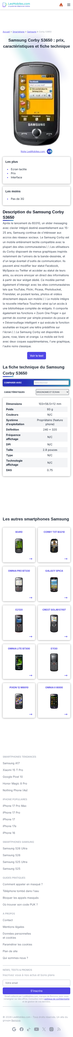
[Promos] (61, 5)
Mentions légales (13, 926)
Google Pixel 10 (13, 776)
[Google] (14, 1029)
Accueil (6, 31)
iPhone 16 (9, 833)
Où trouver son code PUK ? (20, 904)
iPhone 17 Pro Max (14, 805)
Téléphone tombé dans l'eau (21, 891)
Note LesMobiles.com (36, 151)
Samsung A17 (11, 763)
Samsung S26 (11, 855)
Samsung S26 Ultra (15, 848)
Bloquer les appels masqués (21, 897)
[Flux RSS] (59, 1029)
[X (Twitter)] (44, 1029)
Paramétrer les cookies (17, 944)
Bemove (15, 1020)
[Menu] (68, 5)
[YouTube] (36, 1029)
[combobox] (50, 382)
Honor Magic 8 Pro (15, 783)
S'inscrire (36, 991)
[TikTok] (29, 1029)
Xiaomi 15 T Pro (13, 770)
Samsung (31, 31)
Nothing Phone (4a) (15, 790)
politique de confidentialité (56, 999)
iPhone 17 (9, 819)
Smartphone (18, 31)
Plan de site (10, 951)
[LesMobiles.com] (16, 4)
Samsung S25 (11, 868)
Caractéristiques (14, 392)
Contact (8, 920)
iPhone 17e (9, 826)
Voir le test (36, 355)
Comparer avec (13, 382)
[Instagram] (51, 1029)
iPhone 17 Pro (11, 812)
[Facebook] (22, 1029)
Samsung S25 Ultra (15, 862)
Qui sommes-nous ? (15, 958)
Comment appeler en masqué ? (23, 884)
